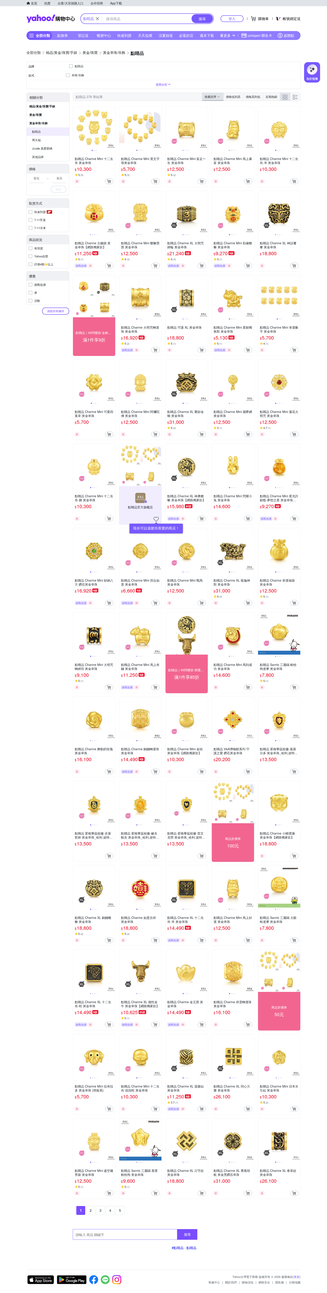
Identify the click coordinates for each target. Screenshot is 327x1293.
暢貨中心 (104, 35)
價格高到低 (253, 97)
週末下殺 (207, 35)
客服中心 (214, 1282)
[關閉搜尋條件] (97, 18)
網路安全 (264, 1282)
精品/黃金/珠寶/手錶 (42, 106)
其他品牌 (38, 157)
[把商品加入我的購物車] (109, 181)
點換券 (62, 35)
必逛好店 (186, 35)
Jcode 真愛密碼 (42, 148)
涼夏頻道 (166, 35)
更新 (297, 1277)
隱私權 (279, 1282)
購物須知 (247, 1282)
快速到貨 (124, 35)
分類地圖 (295, 1282)
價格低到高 (233, 97)
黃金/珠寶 (35, 115)
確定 (58, 189)
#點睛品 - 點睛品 (184, 1247)
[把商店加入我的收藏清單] (156, 519)
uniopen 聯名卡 (260, 35)
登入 (232, 18)
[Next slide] (112, 127)
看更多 (225, 35)
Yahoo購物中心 (50, 18)
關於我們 (231, 1282)
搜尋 (187, 1234)
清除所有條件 (55, 311)
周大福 (36, 140)
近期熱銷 (271, 97)
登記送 (83, 35)
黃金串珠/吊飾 (38, 123)
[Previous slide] (76, 127)
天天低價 (145, 35)
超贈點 (289, 35)
